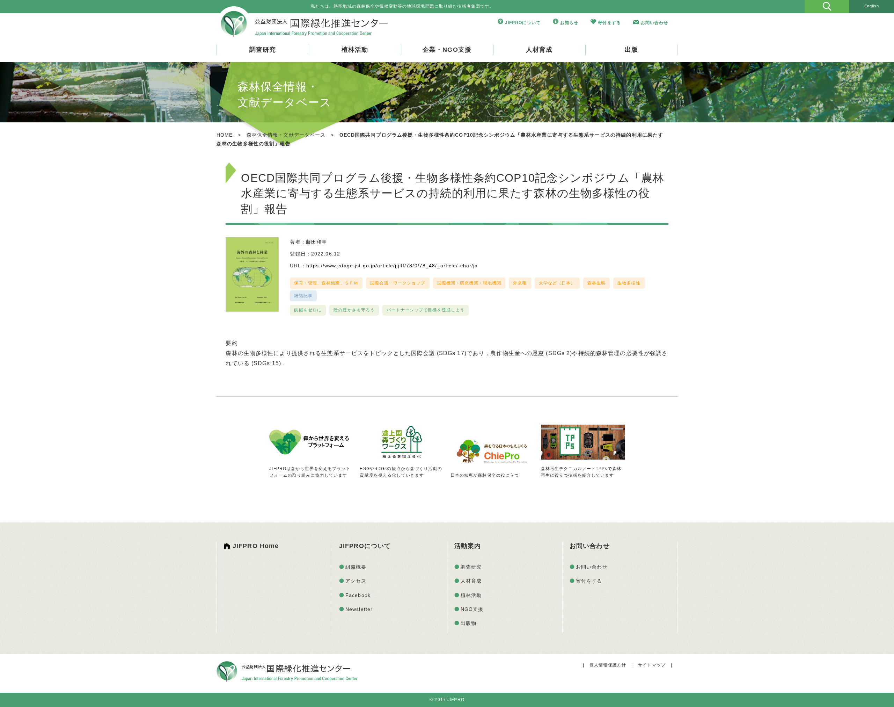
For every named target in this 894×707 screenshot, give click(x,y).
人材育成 (539, 49)
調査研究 (262, 49)
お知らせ (569, 22)
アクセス (355, 581)
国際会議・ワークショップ (397, 283)
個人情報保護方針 (607, 665)
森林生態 (596, 283)
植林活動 (355, 49)
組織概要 (355, 567)
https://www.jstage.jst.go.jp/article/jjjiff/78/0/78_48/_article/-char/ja (392, 265)
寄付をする (609, 22)
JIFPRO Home (256, 545)
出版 (631, 49)
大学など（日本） (557, 283)
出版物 (468, 623)
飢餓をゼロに (308, 310)
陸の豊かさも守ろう (354, 310)
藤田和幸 (316, 242)
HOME (225, 135)
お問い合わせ (654, 22)
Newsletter (359, 609)
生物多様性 (628, 283)
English (871, 6)
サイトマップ (652, 665)
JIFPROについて (523, 22)
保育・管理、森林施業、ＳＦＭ (326, 283)
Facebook (358, 595)
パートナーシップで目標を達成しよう (425, 310)
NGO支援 (472, 609)
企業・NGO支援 (447, 49)
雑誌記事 (303, 295)
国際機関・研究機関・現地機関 (469, 283)
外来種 (520, 283)
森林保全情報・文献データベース (286, 135)
